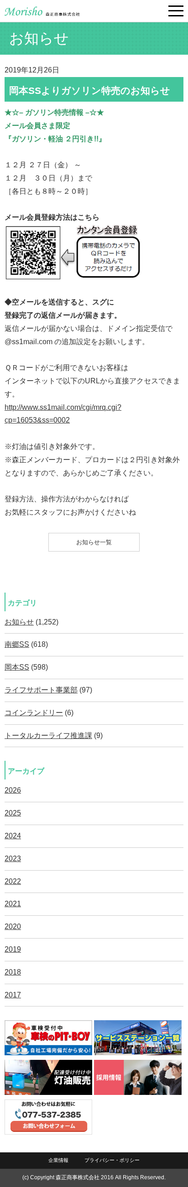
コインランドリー (34, 713)
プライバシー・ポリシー (112, 1160)
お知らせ (19, 622)
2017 (13, 995)
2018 (13, 972)
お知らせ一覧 (94, 542)
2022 (13, 881)
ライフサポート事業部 (41, 690)
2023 (13, 858)
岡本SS (17, 667)
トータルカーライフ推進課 (48, 735)
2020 (13, 926)
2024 (13, 836)
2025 (13, 813)
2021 (13, 904)
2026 (13, 790)
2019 (13, 949)
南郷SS (17, 644)
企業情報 (58, 1160)
